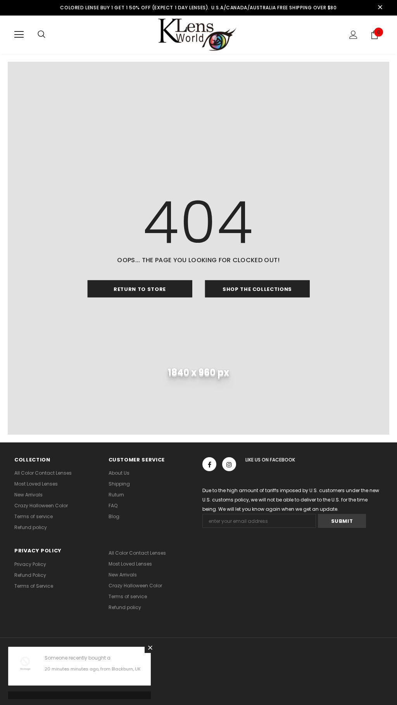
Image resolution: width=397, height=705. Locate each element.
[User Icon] (353, 35)
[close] (380, 8)
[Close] (150, 647)
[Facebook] (209, 464)
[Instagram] (229, 464)
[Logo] (198, 34)
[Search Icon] (41, 34)
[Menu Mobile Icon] (19, 34)
